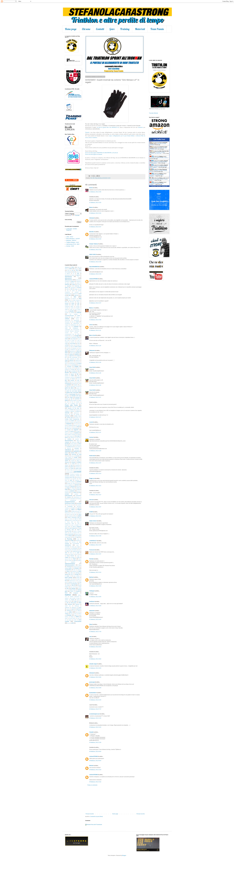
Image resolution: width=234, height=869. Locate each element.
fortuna (73, 378)
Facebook (69, 366)
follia (78, 375)
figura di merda (72, 371)
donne (66, 354)
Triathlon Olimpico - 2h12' (72, 242)
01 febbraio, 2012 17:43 (95, 631)
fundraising (67, 383)
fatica (70, 368)
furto (77, 383)
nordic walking (68, 457)
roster (73, 537)
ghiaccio (66, 394)
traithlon (72, 591)
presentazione (77, 497)
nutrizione (67, 459)
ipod (72, 414)
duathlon (77, 354)
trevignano (75, 592)
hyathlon (78, 401)
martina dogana (69, 436)
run (80, 537)
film (79, 371)
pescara (77, 484)
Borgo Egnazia (76, 300)
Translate (77, 215)
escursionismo (72, 363)
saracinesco (68, 545)
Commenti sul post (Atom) (96, 816)
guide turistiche (73, 400)
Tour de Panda (73, 586)
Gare (112, 29)
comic (66, 328)
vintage (66, 613)
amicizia (67, 284)
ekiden (66, 360)
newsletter (77, 455)
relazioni (66, 509)
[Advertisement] (115, 799)
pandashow (67, 478)
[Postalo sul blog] (94, 176)
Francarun (92, 549)
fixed (72, 375)
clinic (73, 321)
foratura (78, 377)
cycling (66, 345)
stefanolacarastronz (70, 565)
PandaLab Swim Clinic (70, 477)
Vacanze (77, 604)
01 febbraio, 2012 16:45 (95, 619)
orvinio (73, 463)
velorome (69, 610)
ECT (66, 357)
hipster (80, 400)
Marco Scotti (92, 335)
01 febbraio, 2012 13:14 (95, 473)
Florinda (91, 559)
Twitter (75, 601)
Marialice (91, 231)
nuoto (75, 457)
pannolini (74, 478)
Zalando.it (140, 127)
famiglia (76, 366)
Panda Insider (70, 469)
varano (79, 607)
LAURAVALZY (93, 540)
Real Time (159, 186)
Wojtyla (72, 616)
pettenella (67, 486)
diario (79, 349)
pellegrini (73, 481)
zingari (70, 619)
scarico (73, 546)
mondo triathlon (73, 443)
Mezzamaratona (69, 440)
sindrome (67, 554)
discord (72, 352)
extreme (79, 365)
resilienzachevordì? (76, 511)
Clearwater (67, 321)
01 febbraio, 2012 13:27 (95, 494)
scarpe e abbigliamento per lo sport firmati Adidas (121, 135)
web (75, 613)
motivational (68, 449)
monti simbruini (78, 446)
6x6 (72, 270)
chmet (72, 317)
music (66, 452)
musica (72, 452)
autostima (79, 287)
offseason (67, 462)
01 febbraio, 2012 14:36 (95, 536)
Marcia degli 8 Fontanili (70, 434)
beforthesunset (68, 293)
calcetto (66, 304)
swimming (77, 572)
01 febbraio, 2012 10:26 (95, 213)
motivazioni (76, 451)
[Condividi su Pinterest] (99, 176)
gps (72, 398)
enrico (91, 324)
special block (68, 558)
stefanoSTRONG (93, 278)
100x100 (67, 267)
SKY (76, 554)
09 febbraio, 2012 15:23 (95, 769)
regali (78, 508)
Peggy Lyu (92, 478)
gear (80, 384)
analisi (73, 284)
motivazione (68, 451)
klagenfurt (68, 423)
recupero (73, 508)
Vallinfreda (74, 607)
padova (66, 466)
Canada (77, 306)
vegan (72, 608)
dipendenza (72, 351)
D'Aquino (67, 346)
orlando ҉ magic (93, 664)
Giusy (90, 624)
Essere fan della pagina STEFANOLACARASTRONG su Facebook (101, 152)
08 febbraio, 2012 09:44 (95, 760)
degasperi (74, 348)
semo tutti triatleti (73, 549)
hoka (72, 401)
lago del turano (68, 426)
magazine (76, 429)
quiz (67, 504)
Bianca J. (91, 308)
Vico (66, 612)
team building (76, 576)
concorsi (76, 332)
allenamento (68, 279)
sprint (74, 560)
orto (68, 463)
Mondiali (66, 443)
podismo (72, 491)
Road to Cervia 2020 (73, 520)
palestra (72, 466)
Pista (66, 489)
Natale (66, 454)
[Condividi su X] (96, 176)
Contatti (100, 29)
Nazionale (74, 454)
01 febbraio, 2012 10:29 (95, 239)
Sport (74, 559)
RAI (75, 504)
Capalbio (78, 307)
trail (67, 588)
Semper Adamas (93, 244)
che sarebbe (73, 314)
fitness (72, 374)
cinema (77, 318)
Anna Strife (92, 367)
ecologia (78, 355)
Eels (80, 357)
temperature (67, 579)
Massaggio (77, 436)
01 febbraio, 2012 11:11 (95, 330)
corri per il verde (76, 337)
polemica (67, 492)
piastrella (73, 486)
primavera (67, 498)
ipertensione (76, 412)
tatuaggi (76, 574)
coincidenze (67, 323)
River (75, 515)
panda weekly (69, 471)
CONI (78, 334)
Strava (79, 565)
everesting (73, 365)
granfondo (77, 398)
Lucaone (69, 429)
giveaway (100, 178)
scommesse (75, 548)
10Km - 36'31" (69, 236)
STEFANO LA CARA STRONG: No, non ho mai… (157, 153)
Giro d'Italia (69, 397)
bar (68, 290)
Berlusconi (75, 293)
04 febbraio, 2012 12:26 (95, 742)
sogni (78, 555)
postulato (67, 494)
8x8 (74, 272)
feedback (67, 369)
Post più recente (90, 813)
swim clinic (70, 572)
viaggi (78, 610)
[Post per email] (89, 175)
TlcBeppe (91, 591)
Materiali (140, 29)
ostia (71, 465)
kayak (76, 422)
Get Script (154, 186)
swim (79, 571)
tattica (72, 574)
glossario (67, 398)
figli (65, 371)
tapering (66, 574)
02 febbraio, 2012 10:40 (95, 718)
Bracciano (72, 301)
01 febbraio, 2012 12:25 (95, 450)
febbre (78, 368)
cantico (72, 307)
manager (78, 431)
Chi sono (86, 29)
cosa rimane (73, 338)
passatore (77, 480)
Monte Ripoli (72, 445)
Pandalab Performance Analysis (72, 475)
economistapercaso (94, 714)
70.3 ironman (68, 272)
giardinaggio (72, 394)
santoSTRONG (76, 543)
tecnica (78, 577)
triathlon (68, 595)
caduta (72, 303)
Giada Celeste (93, 521)
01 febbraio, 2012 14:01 (95, 516)
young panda (72, 618)
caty (90, 636)
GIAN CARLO (92, 254)
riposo (80, 514)
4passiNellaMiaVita (94, 266)
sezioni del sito (76, 551)
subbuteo (79, 569)
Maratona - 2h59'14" (71, 240)
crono (66, 343)
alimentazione (68, 276)
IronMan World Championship (72, 419)
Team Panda (157, 29)
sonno (78, 557)
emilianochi (77, 360)
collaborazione (76, 323)
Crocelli (78, 341)
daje (72, 346)
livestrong (75, 428)
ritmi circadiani (69, 515)
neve (68, 455)
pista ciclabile (73, 489)
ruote (78, 539)
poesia (78, 491)
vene (74, 610)
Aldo (78, 273)
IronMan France (77, 416)
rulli (77, 537)
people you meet (71, 483)
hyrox (66, 403)
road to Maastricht (73, 528)
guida (66, 400)
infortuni (72, 409)
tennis (73, 579)
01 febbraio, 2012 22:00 (95, 700)
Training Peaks (72, 589)
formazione (67, 378)
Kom (75, 423)
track (80, 586)
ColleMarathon (73, 324)
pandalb (78, 477)
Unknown (91, 218)
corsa (66, 338)
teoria (78, 579)
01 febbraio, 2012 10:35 (95, 261)
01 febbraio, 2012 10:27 (95, 226)
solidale (66, 557)
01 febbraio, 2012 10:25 (95, 202)
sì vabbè (77, 552)
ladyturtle (91, 610)
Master (91, 207)
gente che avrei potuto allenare (74, 391)
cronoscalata (72, 343)
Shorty (71, 552)
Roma (70, 535)
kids (80, 422)
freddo (66, 381)
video (70, 612)
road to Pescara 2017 (74, 532)
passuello (67, 481)
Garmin (75, 384)
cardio (71, 309)
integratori (78, 409)
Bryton (78, 301)
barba (73, 290)
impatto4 (67, 406)
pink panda (79, 486)
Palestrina (78, 466)
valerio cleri (68, 605)
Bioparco (74, 298)
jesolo (72, 422)
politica (75, 492)
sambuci (66, 542)
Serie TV (68, 551)
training (73, 588)
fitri (77, 374)
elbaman (71, 360)
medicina (69, 439)
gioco (68, 395)
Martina (91, 577)
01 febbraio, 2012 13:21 (95, 485)
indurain (66, 409)
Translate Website (153, 113)
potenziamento (68, 495)
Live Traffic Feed (159, 139)
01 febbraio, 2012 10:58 (95, 319)
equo (66, 363)
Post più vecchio (141, 813)
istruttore (72, 420)
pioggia (68, 487)
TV (70, 601)
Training (124, 29)
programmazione (70, 501)
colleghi (66, 324)
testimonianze (72, 580)
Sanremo (74, 542)
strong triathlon (68, 568)
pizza (78, 489)
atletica (66, 287)
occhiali (72, 460)
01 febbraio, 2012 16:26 (95, 605)
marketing (79, 434)
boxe (66, 301)
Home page (71, 29)
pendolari (79, 481)
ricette (67, 514)
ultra (67, 602)
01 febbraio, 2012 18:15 (95, 646)
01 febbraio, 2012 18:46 (95, 677)
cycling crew (72, 345)
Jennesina (67, 422)
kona (79, 423)
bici (91, 178)
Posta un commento (92, 785)
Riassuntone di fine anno (70, 512)
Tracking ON (164, 186)
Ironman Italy (70, 417)
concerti (66, 332)
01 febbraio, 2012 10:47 (95, 303)
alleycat (73, 281)
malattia (66, 431)
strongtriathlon (68, 569)
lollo (80, 428)
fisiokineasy (75, 372)
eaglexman (71, 355)
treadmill (78, 591)
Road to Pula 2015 (69, 534)
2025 (66, 268)
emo (66, 361)
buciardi (66, 303)
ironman (67, 416)
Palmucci (67, 468)
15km (78, 267)
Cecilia (78, 311)
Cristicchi (67, 341)
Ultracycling (73, 602)
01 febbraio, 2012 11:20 (95, 345)
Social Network (70, 555)
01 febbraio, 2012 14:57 (95, 554)
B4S (72, 289)
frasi (78, 380)
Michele (91, 765)
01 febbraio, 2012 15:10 (95, 572)
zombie (74, 619)
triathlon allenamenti (74, 596)
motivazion (77, 449)
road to (79, 515)
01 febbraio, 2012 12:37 (95, 463)
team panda (68, 577)
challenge (78, 312)
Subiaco (68, 571)
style (74, 569)
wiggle (75, 615)
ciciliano (77, 317)
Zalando (87, 132)
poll (79, 492)
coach (77, 322)
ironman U (77, 417)
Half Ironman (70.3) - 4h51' (73, 244)
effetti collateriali (70, 358)
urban (79, 602)
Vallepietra (67, 607)
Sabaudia (67, 540)
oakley (73, 459)
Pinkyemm (92, 350)
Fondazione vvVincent (69, 377)
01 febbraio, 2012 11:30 (95, 362)
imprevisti (74, 406)
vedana (68, 608)
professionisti (73, 500)
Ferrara (72, 369)
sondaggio (72, 557)
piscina (78, 487)
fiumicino (67, 375)
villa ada (78, 612)
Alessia (91, 499)
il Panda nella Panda (73, 404)
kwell (66, 425)
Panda (72, 468)
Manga (66, 432)
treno (66, 593)
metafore (77, 439)
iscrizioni (66, 420)
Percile (78, 483)
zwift (72, 623)
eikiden (78, 358)
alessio (73, 275)
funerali (73, 383)
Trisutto (72, 599)
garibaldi (68, 385)
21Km (70, 268)
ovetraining (77, 465)
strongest (76, 568)
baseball (76, 292)
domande (78, 352)
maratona (76, 433)
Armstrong (76, 285)
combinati (76, 326)
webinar (79, 613)
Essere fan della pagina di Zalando (93, 154)
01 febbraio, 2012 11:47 (95, 417)
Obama (78, 459)
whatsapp (68, 615)
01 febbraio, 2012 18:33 (95, 668)
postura (76, 494)
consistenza (67, 337)
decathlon (69, 348)
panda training (78, 469)
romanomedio (68, 537)
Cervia (72, 312)
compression (67, 329)
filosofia (67, 372)
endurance (77, 361)
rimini (75, 514)
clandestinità (76, 320)
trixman (78, 599)
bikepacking (67, 298)
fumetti (78, 381)
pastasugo (92, 682)
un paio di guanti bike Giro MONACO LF (108, 127)
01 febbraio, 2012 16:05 (95, 596)
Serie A (79, 549)
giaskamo (79, 394)
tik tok (80, 582)
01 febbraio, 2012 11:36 (95, 373)
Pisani (73, 487)
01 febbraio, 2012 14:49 (95, 545)
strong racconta (76, 566)
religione (73, 509)
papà (71, 480)
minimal (73, 442)
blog (96, 178)
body (70, 300)
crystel (91, 422)
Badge (76, 289)
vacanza (70, 604)
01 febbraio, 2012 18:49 (95, 687)
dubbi (66, 355)
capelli (66, 309)
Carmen (91, 437)
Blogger (124, 855)
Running (69, 539)
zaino (78, 618)
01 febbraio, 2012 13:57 (95, 507)
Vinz (71, 613)
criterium (72, 341)
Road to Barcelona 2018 (73, 517)
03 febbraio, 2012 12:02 (95, 727)
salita (72, 540)
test (66, 580)
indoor (79, 406)
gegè (68, 386)
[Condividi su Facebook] (97, 176)
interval (77, 411)
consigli (76, 335)
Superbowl (74, 571)
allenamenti (68, 278)
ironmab (77, 414)
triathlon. (67, 599)
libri (78, 426)
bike (94, 178)
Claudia (91, 732)
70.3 (77, 270)
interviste (67, 413)
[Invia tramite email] (92, 176)
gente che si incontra (72, 392)
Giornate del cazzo (76, 395)
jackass (78, 420)
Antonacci (79, 284)
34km (76, 268)
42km (80, 268)
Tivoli (67, 583)
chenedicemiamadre (69, 315)
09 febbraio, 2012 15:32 (95, 781)
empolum (72, 361)
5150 (68, 270)
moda (78, 442)
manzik (71, 432)
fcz (74, 368)
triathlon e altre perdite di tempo (72, 598)
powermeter (78, 495)
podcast (66, 491)
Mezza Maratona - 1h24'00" (73, 238)
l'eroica (70, 425)
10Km (72, 267)
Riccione (79, 512)
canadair (67, 307)
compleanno (75, 328)
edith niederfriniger (73, 357)
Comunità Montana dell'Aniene (72, 331)
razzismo (79, 504)
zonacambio (77, 621)
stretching (69, 566)
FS (74, 381)
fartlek (66, 368)
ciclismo (67, 318)
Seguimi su (70, 180)
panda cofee (78, 468)
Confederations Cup (69, 334)
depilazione (73, 349)
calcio (72, 304)
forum (78, 378)
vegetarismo (78, 608)
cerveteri (66, 312)
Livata (70, 428)
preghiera (69, 497)
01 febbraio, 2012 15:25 (95, 586)
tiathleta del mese (73, 582)
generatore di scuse (75, 386)
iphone (66, 414)
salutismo (78, 540)
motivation (76, 448)
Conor (71, 335)
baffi (80, 289)
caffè (78, 303)
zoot (68, 623)
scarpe (78, 546)
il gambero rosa (74, 403)
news (72, 455)
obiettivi (66, 460)
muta (79, 452)
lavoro (74, 426)
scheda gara (67, 548)
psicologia (79, 503)
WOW (77, 616)
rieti (71, 514)
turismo (66, 601)
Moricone (69, 448)
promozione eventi (106, 178)
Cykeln (78, 345)
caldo (78, 304)
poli (71, 492)
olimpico (79, 462)
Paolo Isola (92, 455)
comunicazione (76, 329)
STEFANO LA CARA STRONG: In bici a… (159, 157)
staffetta (79, 560)
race (71, 504)
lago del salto (77, 425)
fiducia (78, 369)
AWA (68, 289)
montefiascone (69, 446)
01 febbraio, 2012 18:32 (95, 659)
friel (70, 381)
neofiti (80, 454)
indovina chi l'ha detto (73, 408)
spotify (70, 560)
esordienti (79, 363)
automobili (72, 287)
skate (72, 554)
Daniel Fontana (77, 346)
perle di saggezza (69, 484)
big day (76, 295)
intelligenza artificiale (69, 411)
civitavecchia (67, 320)
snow (80, 554)
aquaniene (69, 285)
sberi (78, 545)
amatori (78, 282)
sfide (66, 552)
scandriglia (67, 546)
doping (71, 354)
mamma (72, 431)
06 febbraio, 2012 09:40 (95, 751)
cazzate (71, 311)
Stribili (91, 511)
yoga (66, 618)
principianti (73, 498)
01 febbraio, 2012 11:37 (95, 397)
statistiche (73, 562)
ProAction (79, 498)
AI (73, 273)
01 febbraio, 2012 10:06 (95, 191)
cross (78, 343)
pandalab (77, 472)
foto (66, 380)
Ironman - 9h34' (70, 246)
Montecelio (79, 445)
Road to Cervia (68, 518)
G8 (80, 383)
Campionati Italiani (69, 306)
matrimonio (72, 437)
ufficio (80, 601)
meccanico (79, 437)
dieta (66, 351)
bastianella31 (92, 692)
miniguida (67, 442)
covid (78, 340)
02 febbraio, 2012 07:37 (95, 709)
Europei (68, 365)
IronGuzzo (92, 601)
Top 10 (73, 585)
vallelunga (77, 605)
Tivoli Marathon (74, 583)
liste (66, 428)
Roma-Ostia (77, 535)
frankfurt (72, 380)
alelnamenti (67, 275)
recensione (70, 506)
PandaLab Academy (74, 474)
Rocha (91, 187)
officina (78, 460)
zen (65, 619)
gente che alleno (69, 388)
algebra (78, 275)
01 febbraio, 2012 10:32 (95, 249)
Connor (66, 335)
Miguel (78, 440)
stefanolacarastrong (70, 563)
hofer (68, 401)
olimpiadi (73, 462)
